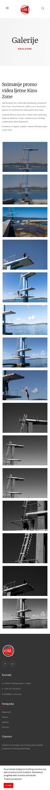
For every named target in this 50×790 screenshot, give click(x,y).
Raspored (6, 712)
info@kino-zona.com (13, 694)
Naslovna (25, 49)
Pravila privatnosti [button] (13, 778)
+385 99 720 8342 (12, 688)
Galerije (5, 722)
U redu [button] (8, 785)
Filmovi (5, 717)
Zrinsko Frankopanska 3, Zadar (17, 683)
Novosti (5, 727)
